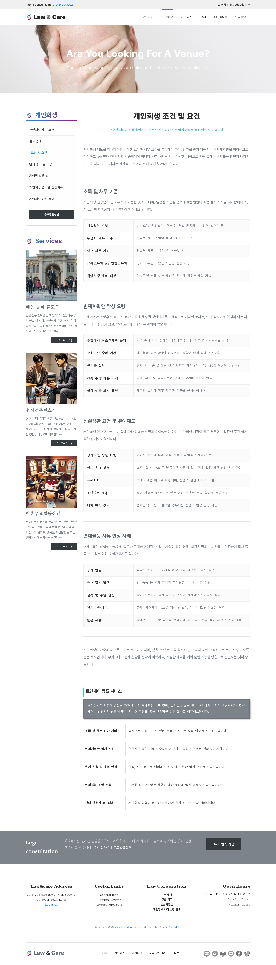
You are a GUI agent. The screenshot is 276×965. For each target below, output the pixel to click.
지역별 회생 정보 (40, 176)
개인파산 (186, 17)
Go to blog (64, 340)
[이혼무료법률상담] (51, 482)
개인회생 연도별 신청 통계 (46, 187)
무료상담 (240, 17)
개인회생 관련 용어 (41, 199)
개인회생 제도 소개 (41, 130)
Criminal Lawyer (109, 899)
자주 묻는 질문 (158, 953)
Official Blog (109, 894)
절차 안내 (35, 141)
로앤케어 (148, 17)
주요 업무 (166, 899)
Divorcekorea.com (109, 904)
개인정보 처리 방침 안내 (166, 909)
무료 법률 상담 (224, 844)
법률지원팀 (167, 904)
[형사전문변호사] (51, 378)
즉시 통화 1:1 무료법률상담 (112, 847)
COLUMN (220, 17)
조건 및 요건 (39, 153)
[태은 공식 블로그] (51, 275)
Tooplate (175, 927)
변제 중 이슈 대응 (40, 164)
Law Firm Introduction (232, 4)
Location (51, 905)
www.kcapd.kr (123, 927)
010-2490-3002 (63, 4)
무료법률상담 (51, 214)
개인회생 (167, 17)
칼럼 (176, 953)
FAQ (203, 17)
